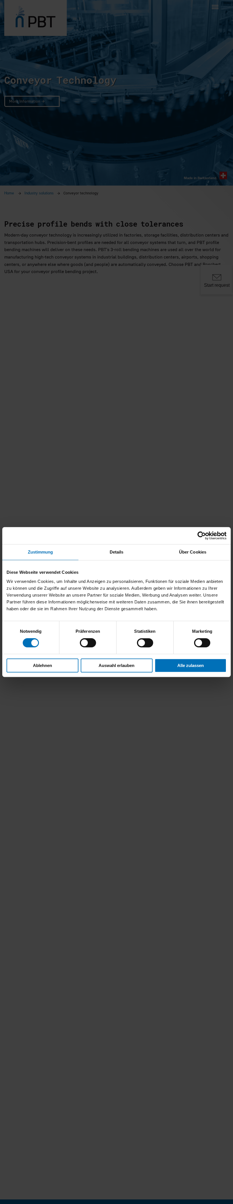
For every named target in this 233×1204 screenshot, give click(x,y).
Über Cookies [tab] (192, 552)
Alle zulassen (190, 665)
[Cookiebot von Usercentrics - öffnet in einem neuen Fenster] (201, 535)
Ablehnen (42, 665)
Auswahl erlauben (116, 665)
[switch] (88, 642)
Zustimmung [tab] (40, 552)
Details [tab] (117, 552)
